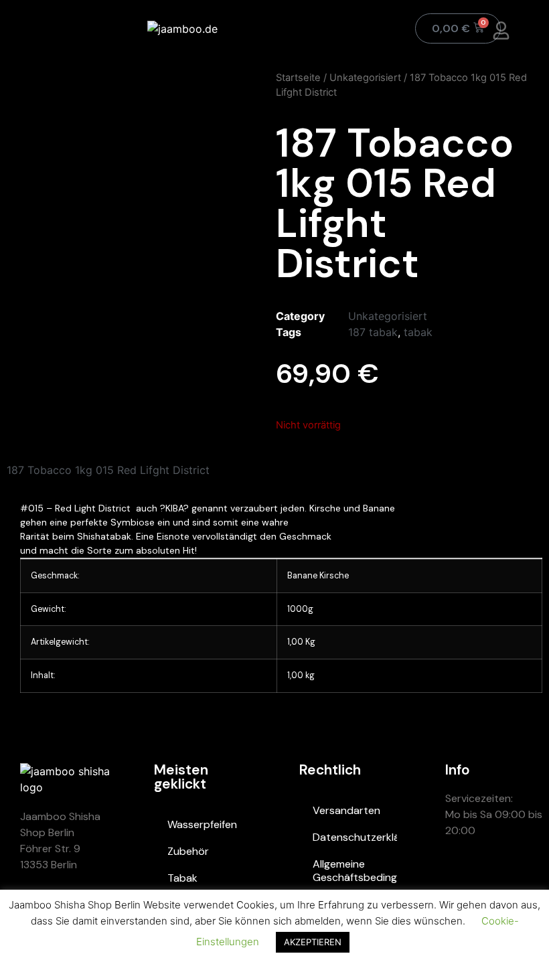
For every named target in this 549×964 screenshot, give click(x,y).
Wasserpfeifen (202, 824)
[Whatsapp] (462, 879)
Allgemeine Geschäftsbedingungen (354, 870)
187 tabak (373, 332)
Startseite (298, 78)
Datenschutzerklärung (354, 837)
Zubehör (188, 851)
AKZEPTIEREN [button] (312, 942)
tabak (418, 332)
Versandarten (346, 810)
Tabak (182, 878)
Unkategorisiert (365, 78)
